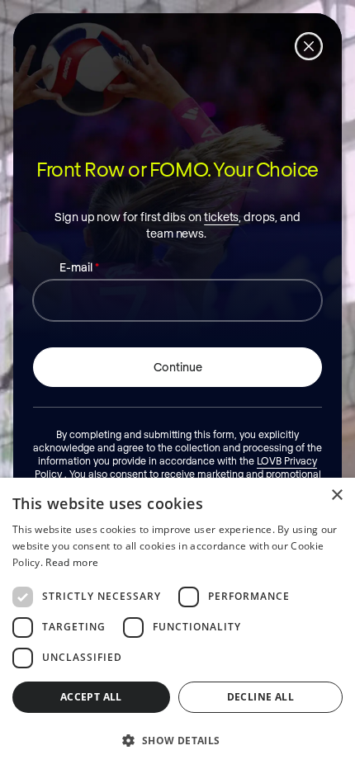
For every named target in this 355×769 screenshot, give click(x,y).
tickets (221, 217)
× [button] (336, 495)
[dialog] (177, 623)
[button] (177, 740)
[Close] (309, 46)
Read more (71, 562)
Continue (178, 367)
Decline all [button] (260, 697)
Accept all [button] (91, 697)
